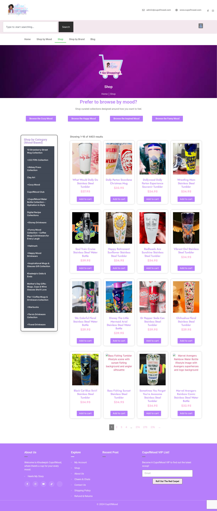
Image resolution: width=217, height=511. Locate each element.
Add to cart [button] (85, 199)
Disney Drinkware (36, 222)
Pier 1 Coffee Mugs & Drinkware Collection (37, 298)
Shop (60, 39)
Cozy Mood (33, 184)
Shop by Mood (44, 39)
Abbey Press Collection (34, 168)
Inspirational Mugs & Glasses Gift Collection (38, 264)
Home (27, 39)
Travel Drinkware (36, 324)
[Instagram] (213, 11)
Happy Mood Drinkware (34, 254)
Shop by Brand (77, 39)
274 (138, 427)
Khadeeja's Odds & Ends (36, 275)
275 (145, 427)
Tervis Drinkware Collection (36, 315)
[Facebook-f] (208, 11)
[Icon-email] (60, 484)
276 (153, 427)
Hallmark (32, 246)
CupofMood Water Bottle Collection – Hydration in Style (37, 202)
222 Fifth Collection (37, 160)
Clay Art (31, 177)
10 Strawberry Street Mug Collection (37, 151)
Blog (92, 39)
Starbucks (33, 307)
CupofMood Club (35, 192)
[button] (201, 25)
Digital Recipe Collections (34, 213)
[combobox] (30, 27)
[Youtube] (43, 484)
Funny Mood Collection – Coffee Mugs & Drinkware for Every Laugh (38, 234)
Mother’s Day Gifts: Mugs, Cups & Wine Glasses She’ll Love (37, 286)
